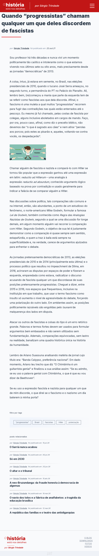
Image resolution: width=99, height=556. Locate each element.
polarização (74, 422)
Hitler (61, 422)
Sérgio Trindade (21, 48)
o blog (88, 538)
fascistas (49, 422)
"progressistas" (22, 422)
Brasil (37, 422)
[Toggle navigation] (92, 5)
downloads (86, 540)
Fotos (88, 543)
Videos (88, 546)
